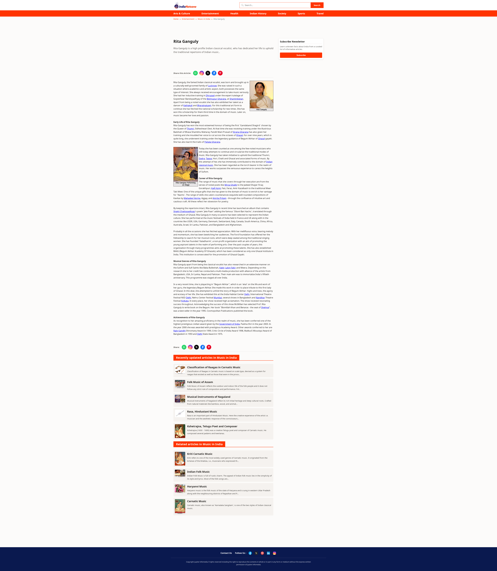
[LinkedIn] (268, 553)
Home (175, 19)
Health (234, 13)
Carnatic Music (196, 501)
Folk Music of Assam (200, 382)
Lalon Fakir (230, 267)
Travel (320, 13)
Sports (301, 13)
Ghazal (261, 138)
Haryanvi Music (197, 486)
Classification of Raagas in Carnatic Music (213, 367)
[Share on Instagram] (201, 73)
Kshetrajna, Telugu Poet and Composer (212, 426)
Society (282, 13)
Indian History (258, 13)
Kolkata (185, 300)
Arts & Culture (181, 13)
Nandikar (260, 297)
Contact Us (226, 553)
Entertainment (210, 13)
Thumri (190, 128)
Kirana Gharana (240, 132)
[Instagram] (274, 553)
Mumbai (218, 297)
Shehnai (265, 307)
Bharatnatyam (204, 105)
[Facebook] (250, 553)
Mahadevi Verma (192, 198)
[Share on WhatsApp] (195, 73)
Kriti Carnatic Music (199, 454)
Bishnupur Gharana (216, 98)
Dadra (202, 158)
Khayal (239, 135)
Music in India (204, 19)
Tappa (209, 158)
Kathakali (187, 105)
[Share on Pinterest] (220, 73)
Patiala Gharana (212, 142)
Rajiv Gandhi (179, 330)
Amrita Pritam (219, 198)
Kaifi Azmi (216, 188)
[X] (256, 553)
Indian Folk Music (198, 471)
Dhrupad (210, 95)
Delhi (246, 294)
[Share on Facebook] (214, 73)
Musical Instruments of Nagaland (208, 397)
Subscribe (301, 55)
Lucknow (212, 85)
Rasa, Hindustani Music (202, 411)
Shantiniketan (236, 98)
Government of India (229, 324)
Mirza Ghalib (231, 184)
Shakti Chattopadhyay (184, 211)
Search (317, 5)
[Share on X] (208, 73)
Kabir (221, 267)
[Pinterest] (262, 553)
